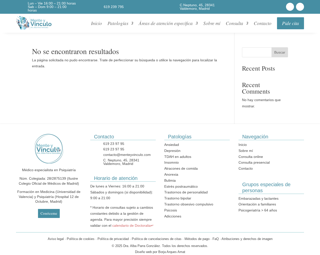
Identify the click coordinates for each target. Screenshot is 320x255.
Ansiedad (171, 145)
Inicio (96, 23)
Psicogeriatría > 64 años (257, 210)
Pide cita (290, 23)
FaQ (215, 239)
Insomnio (171, 162)
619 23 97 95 (113, 144)
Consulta (234, 23)
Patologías (118, 23)
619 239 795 (114, 7)
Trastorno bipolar (177, 198)
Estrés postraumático (181, 186)
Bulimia (170, 180)
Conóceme (48, 213)
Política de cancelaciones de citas (157, 239)
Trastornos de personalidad (186, 192)
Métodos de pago (197, 239)
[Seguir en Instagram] (300, 7)
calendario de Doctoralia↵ (133, 225)
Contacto (263, 23)
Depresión (172, 151)
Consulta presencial (254, 162)
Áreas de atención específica (166, 23)
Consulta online (250, 157)
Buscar (279, 52)
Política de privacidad (113, 239)
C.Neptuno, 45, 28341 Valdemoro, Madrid (197, 7)
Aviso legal (56, 239)
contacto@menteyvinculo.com (127, 155)
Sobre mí (211, 23)
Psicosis (170, 210)
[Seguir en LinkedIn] (290, 7)
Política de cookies (80, 239)
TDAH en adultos (177, 157)
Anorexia (171, 174)
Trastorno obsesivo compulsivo (188, 204)
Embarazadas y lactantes (258, 198)
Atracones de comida (181, 168)
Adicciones (172, 216)
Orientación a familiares (257, 204)
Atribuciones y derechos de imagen (247, 239)
